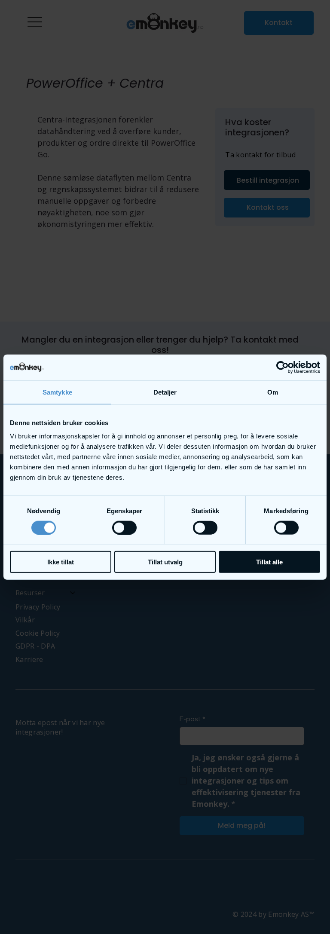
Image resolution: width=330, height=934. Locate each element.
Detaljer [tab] (165, 391)
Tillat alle (269, 562)
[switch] (124, 527)
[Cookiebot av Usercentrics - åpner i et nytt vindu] (282, 367)
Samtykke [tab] (57, 391)
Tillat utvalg (165, 562)
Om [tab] (272, 391)
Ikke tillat (60, 562)
